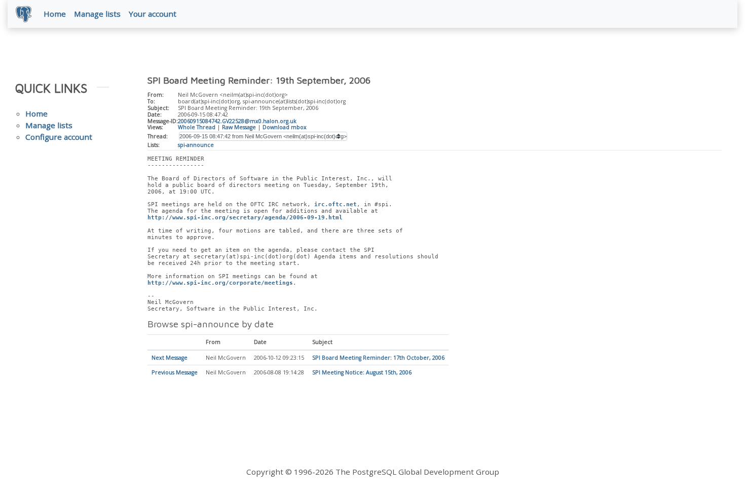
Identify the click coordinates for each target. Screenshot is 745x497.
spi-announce (196, 144)
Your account (152, 14)
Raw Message (239, 127)
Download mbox (285, 127)
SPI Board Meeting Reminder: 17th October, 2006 (378, 357)
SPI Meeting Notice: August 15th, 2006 (362, 372)
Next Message (170, 357)
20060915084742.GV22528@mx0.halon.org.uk (237, 121)
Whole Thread (196, 127)
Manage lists (97, 14)
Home (55, 14)
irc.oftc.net (335, 204)
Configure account (58, 137)
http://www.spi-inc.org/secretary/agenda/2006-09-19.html (245, 217)
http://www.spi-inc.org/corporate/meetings (220, 283)
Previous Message (175, 372)
